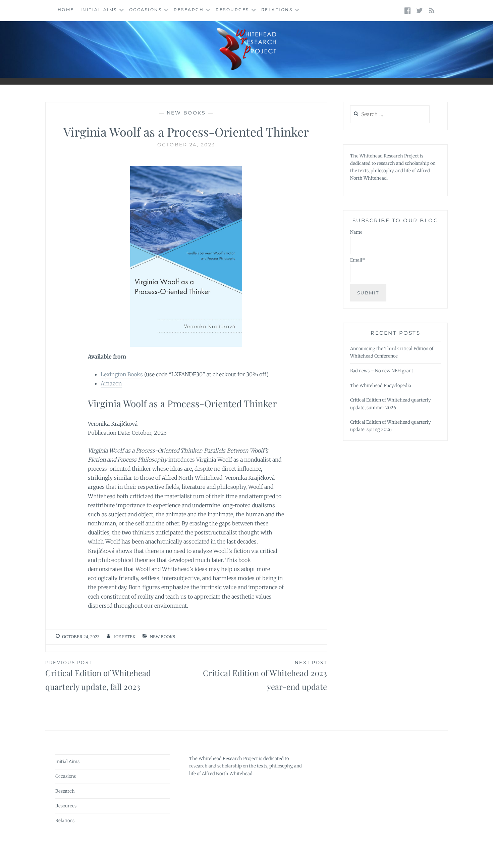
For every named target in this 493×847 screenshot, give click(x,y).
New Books (186, 113)
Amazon (111, 383)
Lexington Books (122, 374)
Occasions (145, 9)
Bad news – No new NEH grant (381, 371)
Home (66, 9)
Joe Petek (124, 636)
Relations (277, 9)
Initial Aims (98, 9)
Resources (232, 9)
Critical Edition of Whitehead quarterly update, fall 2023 (98, 676)
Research (189, 9)
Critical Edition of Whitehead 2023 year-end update (265, 676)
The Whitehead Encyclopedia (380, 385)
